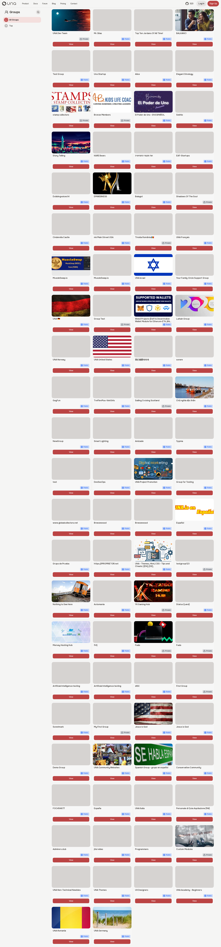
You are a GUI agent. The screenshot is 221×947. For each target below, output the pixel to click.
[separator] (44, 477)
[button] (189, 3)
